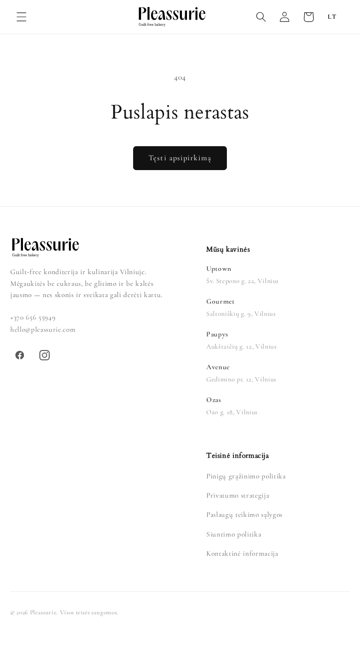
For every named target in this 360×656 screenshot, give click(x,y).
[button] (21, 17)
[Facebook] (19, 355)
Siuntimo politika (233, 534)
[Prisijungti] (284, 17)
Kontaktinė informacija (242, 553)
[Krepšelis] (308, 17)
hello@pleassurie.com (42, 329)
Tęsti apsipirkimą (180, 158)
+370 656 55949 (32, 317)
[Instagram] (44, 355)
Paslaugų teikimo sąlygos (244, 514)
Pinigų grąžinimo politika (246, 476)
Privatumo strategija (237, 495)
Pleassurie (43, 612)
